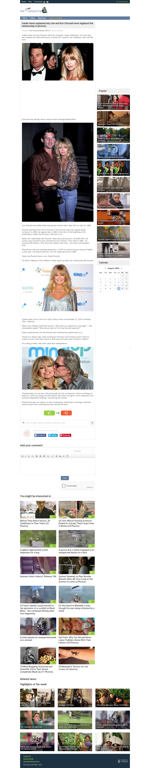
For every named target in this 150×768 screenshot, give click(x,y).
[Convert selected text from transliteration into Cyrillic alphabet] (64, 456)
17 (100, 285)
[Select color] (52, 456)
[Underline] (29, 456)
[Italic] (25, 456)
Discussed (38, 2)
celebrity (48, 423)
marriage (33, 423)
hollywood (40, 423)
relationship (56, 423)
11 (105, 282)
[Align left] (37, 456)
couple (63, 423)
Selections (42, 18)
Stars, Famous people (36, 30)
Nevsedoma (37, 12)
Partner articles (28, 759)
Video (33, 18)
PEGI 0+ (48, 30)
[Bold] (22, 456)
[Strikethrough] (32, 456)
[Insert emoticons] (48, 456)
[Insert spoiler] (67, 456)
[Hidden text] (56, 456)
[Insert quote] (60, 456)
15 (122, 282)
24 (100, 288)
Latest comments (55, 18)
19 (110, 285)
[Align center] (40, 456)
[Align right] (44, 456)
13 (115, 282)
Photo (25, 18)
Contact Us (27, 756)
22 (122, 285)
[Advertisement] (57, 98)
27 (115, 288)
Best (30, 2)
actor (27, 423)
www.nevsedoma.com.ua (31, 761)
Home (24, 2)
